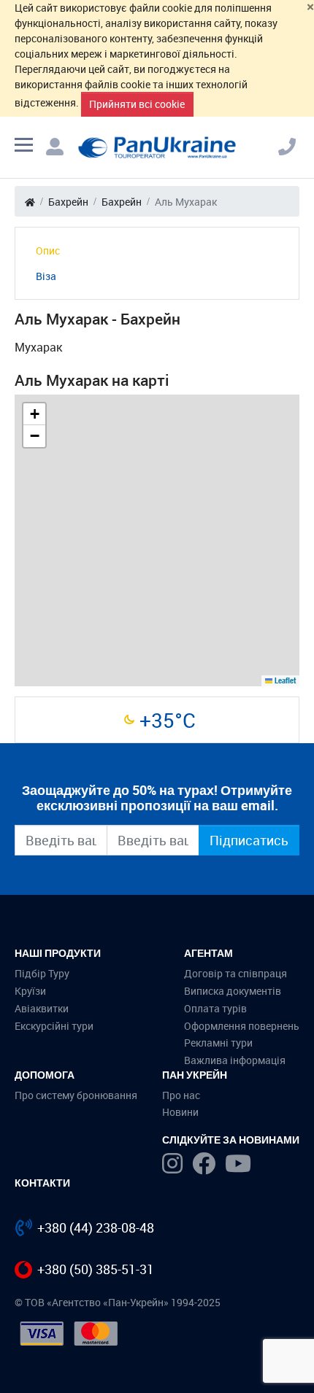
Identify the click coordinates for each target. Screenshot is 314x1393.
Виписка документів (232, 991)
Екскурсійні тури (54, 1026)
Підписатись (249, 840)
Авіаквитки (42, 1008)
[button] (34, 414)
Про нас (181, 1095)
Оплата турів (215, 1008)
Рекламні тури (218, 1042)
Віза (46, 276)
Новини (180, 1112)
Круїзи (30, 991)
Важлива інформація (235, 1060)
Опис (48, 250)
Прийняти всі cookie (137, 104)
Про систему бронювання (76, 1095)
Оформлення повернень (241, 1026)
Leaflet (284, 680)
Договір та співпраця (235, 973)
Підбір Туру (42, 973)
